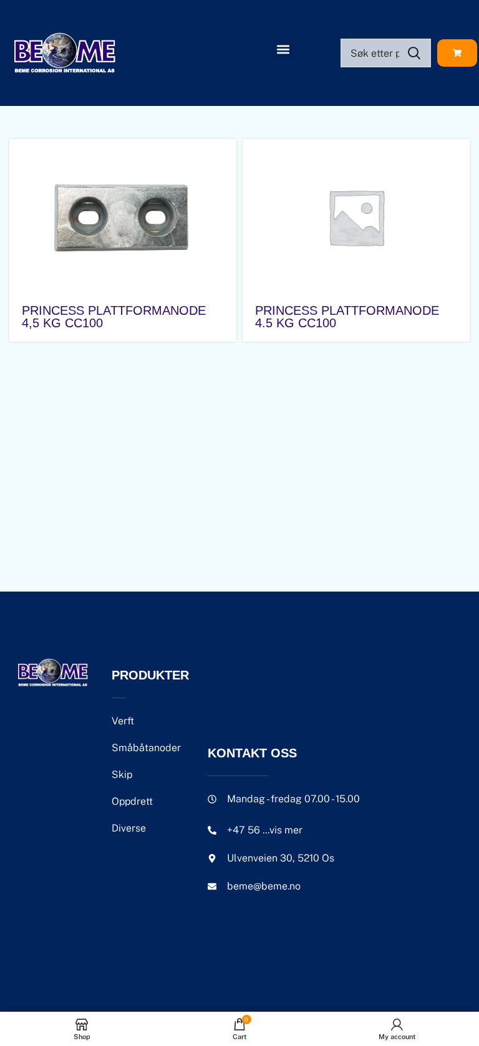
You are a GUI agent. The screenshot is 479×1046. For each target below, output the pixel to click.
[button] (283, 49)
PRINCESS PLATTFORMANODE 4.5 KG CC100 (347, 317)
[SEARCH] (414, 53)
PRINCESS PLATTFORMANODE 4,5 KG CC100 (114, 317)
